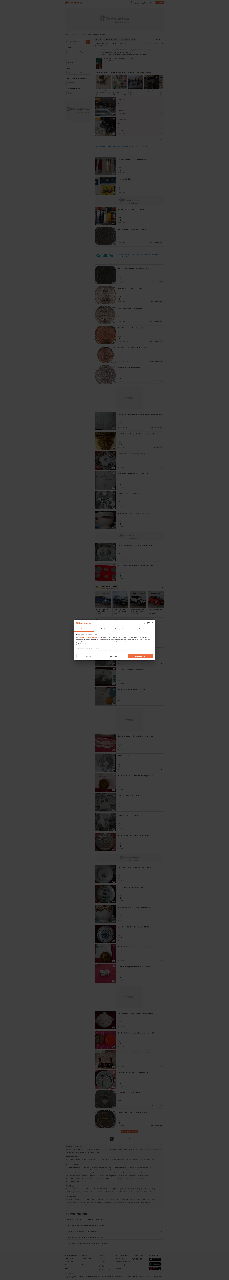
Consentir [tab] (84, 629)
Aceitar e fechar (140, 656)
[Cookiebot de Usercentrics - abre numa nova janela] (145, 623)
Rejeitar (88, 656)
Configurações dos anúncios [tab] (124, 629)
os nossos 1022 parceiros (88, 637)
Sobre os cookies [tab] (144, 629)
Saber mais (113, 656)
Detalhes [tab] (104, 629)
